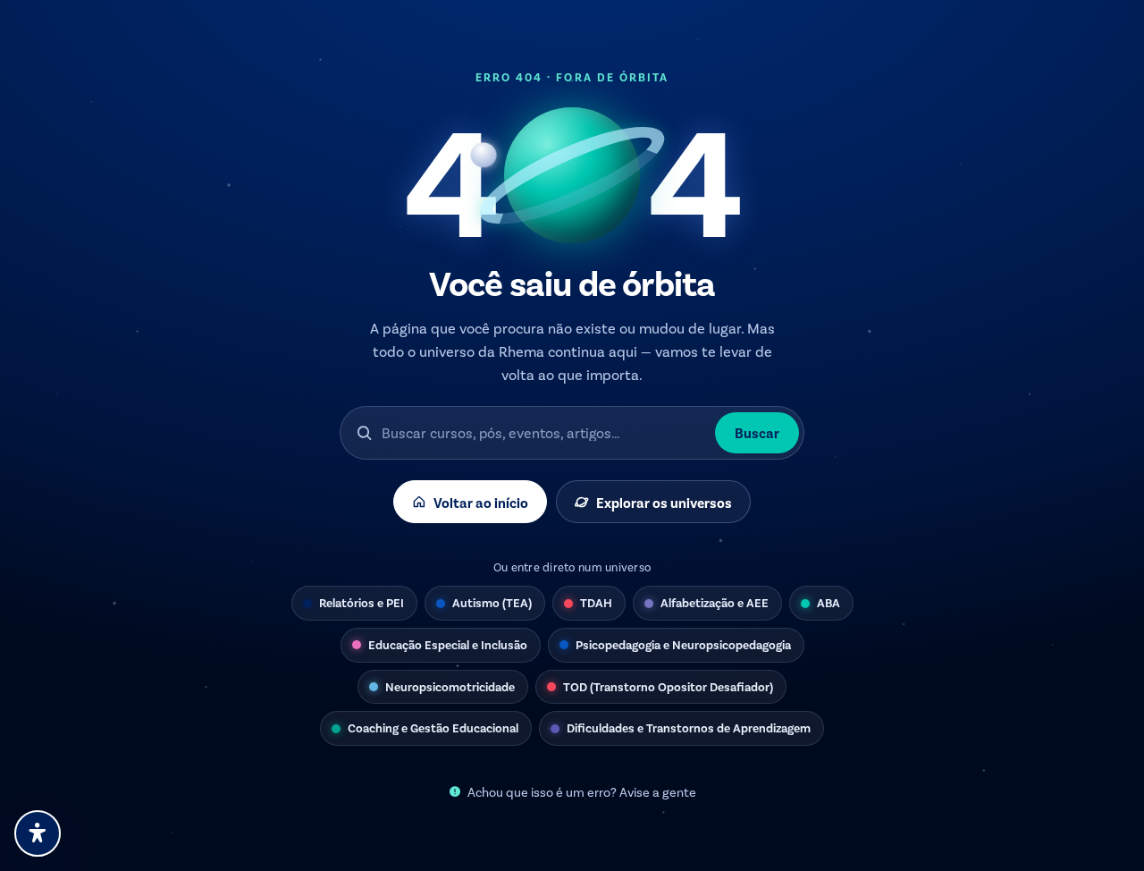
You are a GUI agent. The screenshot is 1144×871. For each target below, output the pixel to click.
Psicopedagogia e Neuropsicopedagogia (683, 644)
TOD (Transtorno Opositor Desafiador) (668, 686)
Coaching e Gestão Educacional (433, 727)
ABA (828, 602)
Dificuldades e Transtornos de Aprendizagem (689, 727)
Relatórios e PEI (361, 602)
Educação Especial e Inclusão (447, 644)
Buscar (757, 432)
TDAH (596, 602)
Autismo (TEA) (492, 602)
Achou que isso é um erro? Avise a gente (581, 791)
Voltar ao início (480, 502)
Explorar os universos (664, 502)
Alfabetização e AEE (714, 602)
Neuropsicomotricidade (450, 686)
